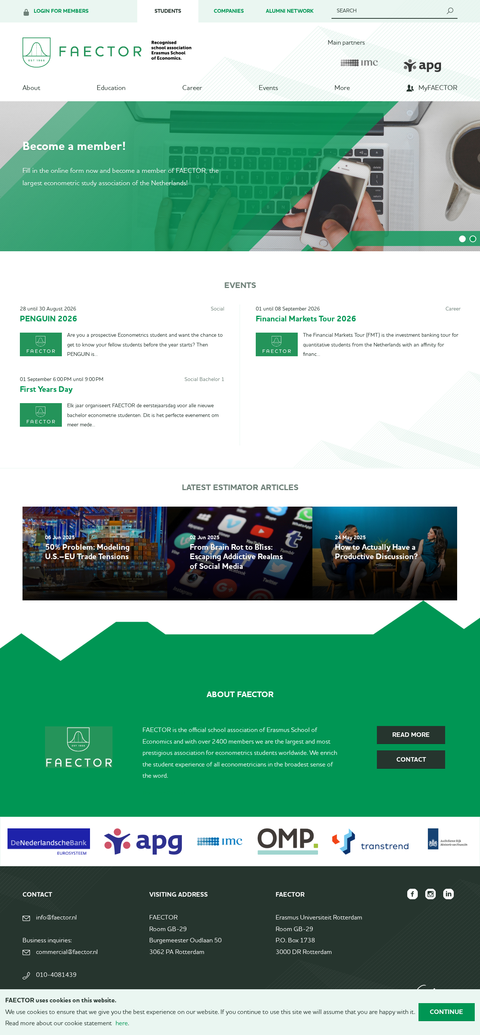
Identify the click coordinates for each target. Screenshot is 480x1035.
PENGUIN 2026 (48, 318)
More (342, 88)
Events (268, 88)
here (122, 1023)
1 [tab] (462, 239)
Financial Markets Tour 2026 (306, 318)
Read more (154, 793)
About (31, 88)
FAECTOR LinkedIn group (448, 894)
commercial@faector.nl (67, 952)
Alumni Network (290, 11)
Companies (229, 11)
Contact (176, 793)
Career (192, 88)
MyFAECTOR (438, 88)
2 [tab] (473, 239)
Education (111, 88)
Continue (446, 1012)
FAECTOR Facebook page (412, 894)
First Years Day (46, 389)
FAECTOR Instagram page (430, 894)
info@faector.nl (56, 918)
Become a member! (74, 146)
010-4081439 (56, 975)
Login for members (61, 11)
